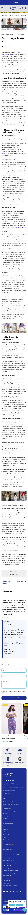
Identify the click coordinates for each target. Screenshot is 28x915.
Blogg (11, 15)
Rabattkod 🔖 (19, 905)
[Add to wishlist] (19, 705)
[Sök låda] (20, 8)
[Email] (17, 891)
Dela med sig (7, 47)
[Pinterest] (10, 891)
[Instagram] (4, 891)
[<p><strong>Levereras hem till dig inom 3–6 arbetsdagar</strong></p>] (14, 2)
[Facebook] (7, 891)
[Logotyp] (13, 8)
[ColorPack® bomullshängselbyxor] (11, 718)
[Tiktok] (13, 891)
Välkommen (5, 15)
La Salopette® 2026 (7, 901)
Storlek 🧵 (12, 905)
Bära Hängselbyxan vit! (20, 15)
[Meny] (2, 8)
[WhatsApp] (20, 891)
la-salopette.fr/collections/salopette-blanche (14, 643)
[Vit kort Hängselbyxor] (14, 328)
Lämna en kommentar (14, 697)
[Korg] (25, 8)
